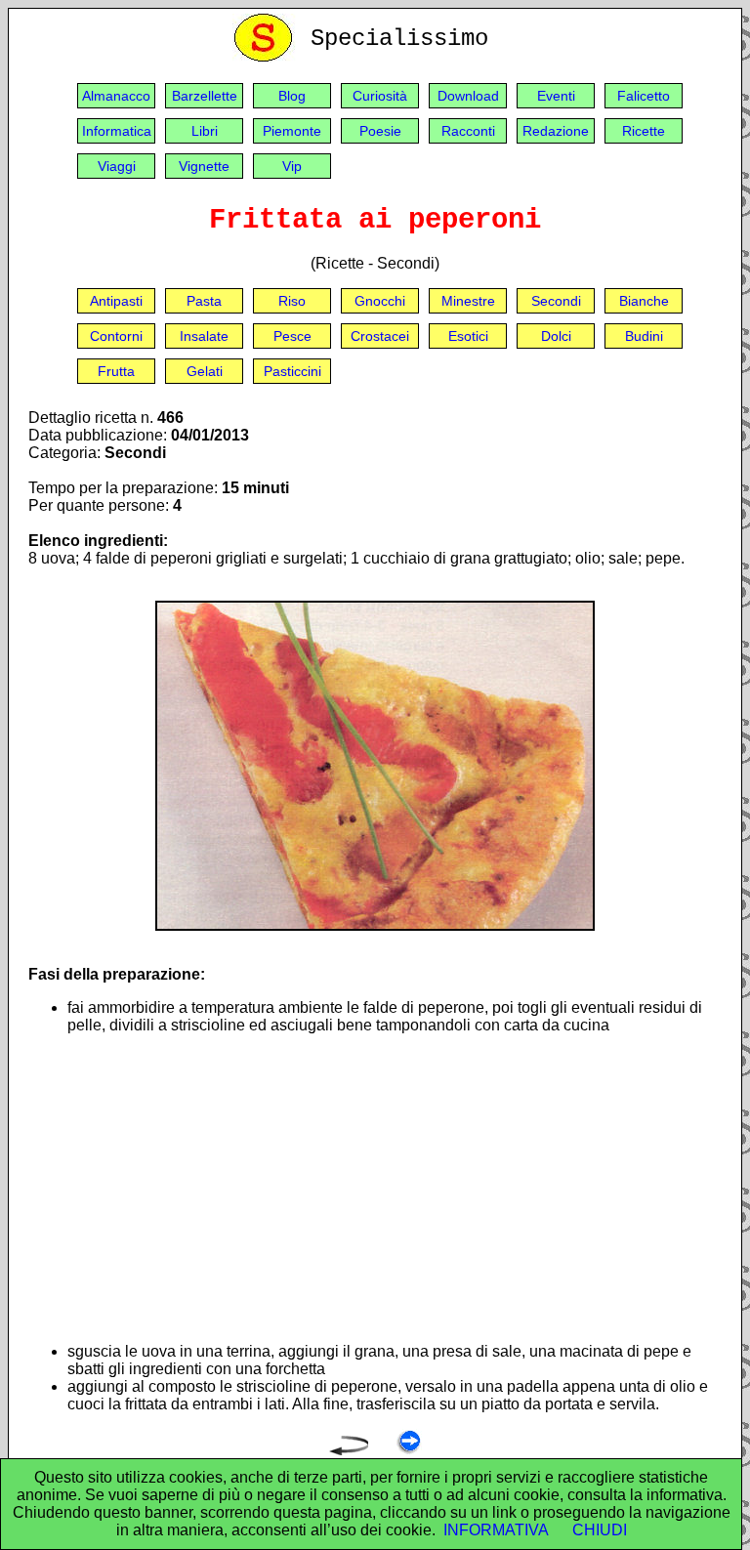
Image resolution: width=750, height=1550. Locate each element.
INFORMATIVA (496, 1530)
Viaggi (117, 166)
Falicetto (643, 96)
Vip (292, 166)
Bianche (644, 301)
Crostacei (380, 336)
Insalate (204, 336)
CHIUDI (599, 1530)
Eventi (556, 96)
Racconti (468, 131)
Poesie (380, 131)
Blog (292, 96)
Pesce (292, 336)
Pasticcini (292, 371)
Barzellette (204, 96)
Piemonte (292, 131)
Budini (644, 336)
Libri (204, 131)
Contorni (116, 336)
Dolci (556, 336)
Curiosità (380, 96)
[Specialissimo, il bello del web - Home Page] (266, 57)
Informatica (116, 131)
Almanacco (116, 96)
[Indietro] (348, 1450)
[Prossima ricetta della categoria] (409, 1450)
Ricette (643, 131)
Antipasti (116, 301)
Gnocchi (379, 301)
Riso (292, 301)
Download (468, 96)
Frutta (116, 371)
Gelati (205, 371)
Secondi (556, 301)
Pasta (204, 301)
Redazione (555, 131)
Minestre (468, 301)
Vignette (204, 166)
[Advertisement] (394, 1188)
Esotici (468, 336)
